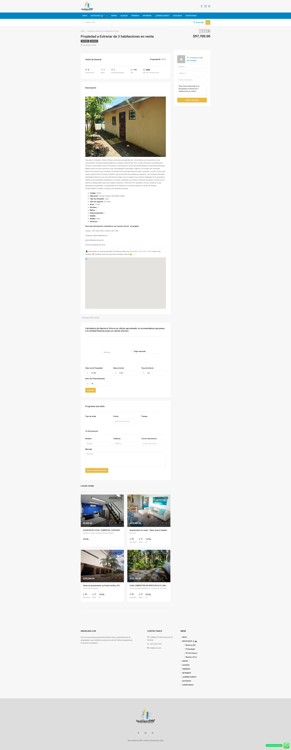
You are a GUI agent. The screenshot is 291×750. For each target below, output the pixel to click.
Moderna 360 (191, 645)
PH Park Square (191, 653)
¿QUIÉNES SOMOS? (162, 16)
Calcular (90, 390)
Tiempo (144, 416)
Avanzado (200, 22)
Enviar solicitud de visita (97, 470)
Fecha (115, 416)
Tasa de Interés (147, 368)
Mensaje (88, 449)
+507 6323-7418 (155, 644)
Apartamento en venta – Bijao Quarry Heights (148, 530)
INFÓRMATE (147, 16)
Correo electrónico (149, 439)
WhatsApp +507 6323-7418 (140, 251)
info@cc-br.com (155, 648)
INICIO (85, 16)
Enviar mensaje (192, 100)
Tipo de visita (90, 416)
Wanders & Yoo (191, 657)
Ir (207, 22)
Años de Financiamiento (95, 379)
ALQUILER (124, 16)
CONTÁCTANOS (191, 16)
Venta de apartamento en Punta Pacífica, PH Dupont (104, 585)
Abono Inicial (118, 368)
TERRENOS (135, 16)
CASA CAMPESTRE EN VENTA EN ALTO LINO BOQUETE (152, 585)
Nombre (88, 439)
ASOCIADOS (177, 16)
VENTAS (114, 16)
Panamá (94, 41)
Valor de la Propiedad (94, 368)
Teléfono (116, 439)
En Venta (85, 41)
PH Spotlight (190, 649)
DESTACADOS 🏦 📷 (98, 16)
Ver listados (192, 61)
